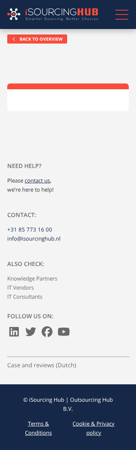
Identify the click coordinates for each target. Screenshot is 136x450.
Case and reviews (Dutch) (41, 365)
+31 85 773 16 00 (29, 229)
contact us (37, 180)
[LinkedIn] (14, 333)
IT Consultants (24, 296)
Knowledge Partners (32, 278)
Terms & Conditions (38, 428)
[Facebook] (47, 333)
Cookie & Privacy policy (94, 428)
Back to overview (40, 39)
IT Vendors (20, 287)
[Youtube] (64, 333)
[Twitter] (31, 333)
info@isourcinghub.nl (34, 238)
